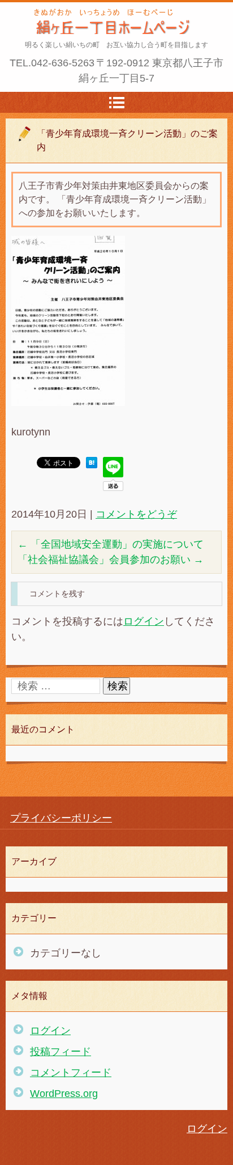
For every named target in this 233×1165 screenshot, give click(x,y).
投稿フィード (60, 1051)
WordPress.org (64, 1093)
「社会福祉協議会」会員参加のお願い (111, 559)
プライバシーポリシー (61, 818)
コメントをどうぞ (136, 514)
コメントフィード (70, 1072)
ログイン (143, 621)
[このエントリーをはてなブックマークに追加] (91, 465)
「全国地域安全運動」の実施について (111, 544)
